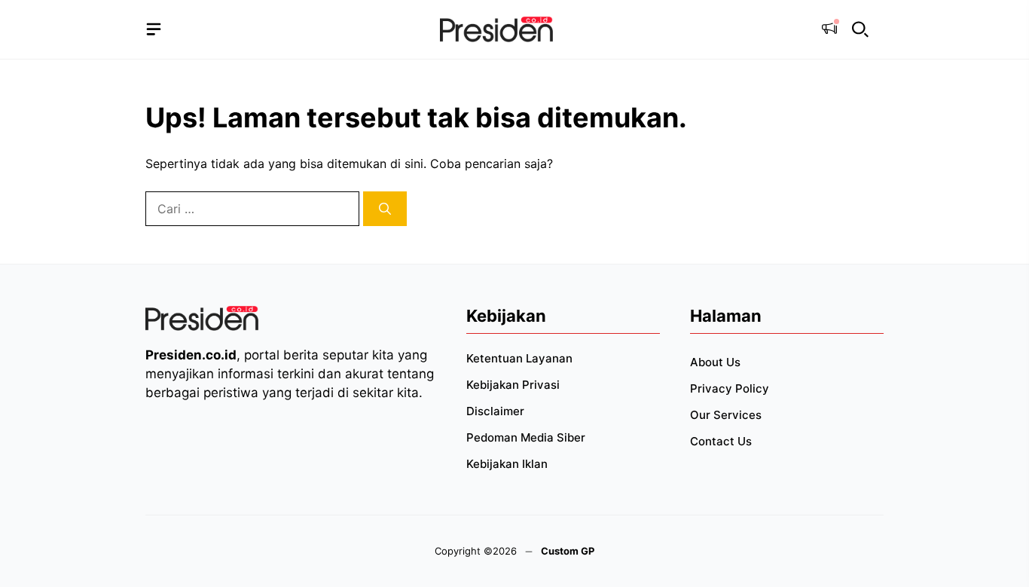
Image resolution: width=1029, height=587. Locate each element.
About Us (715, 362)
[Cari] (385, 208)
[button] (860, 30)
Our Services (726, 415)
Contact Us (721, 441)
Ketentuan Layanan (519, 358)
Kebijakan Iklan (507, 464)
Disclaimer (495, 411)
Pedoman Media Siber (525, 437)
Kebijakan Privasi (513, 385)
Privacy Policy (729, 388)
